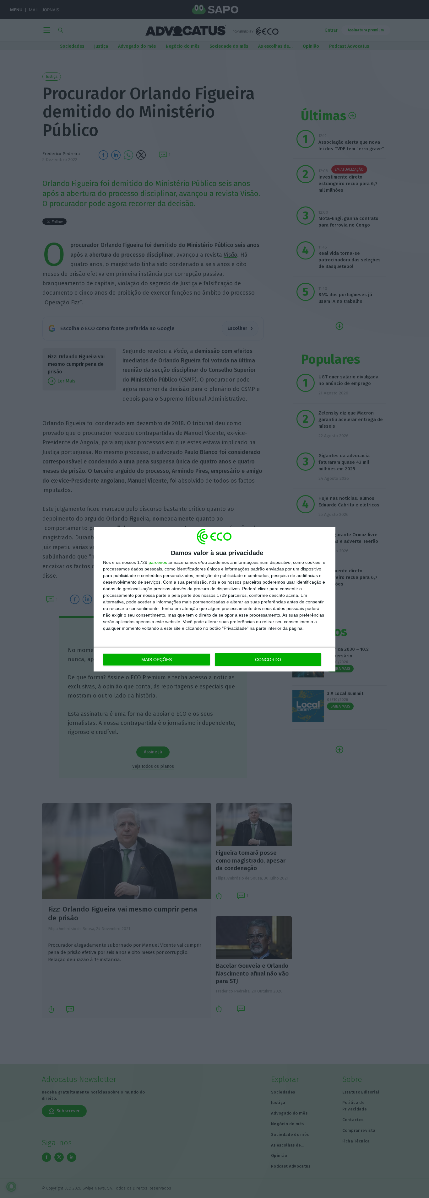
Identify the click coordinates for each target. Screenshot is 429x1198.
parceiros (158, 562)
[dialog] (214, 599)
